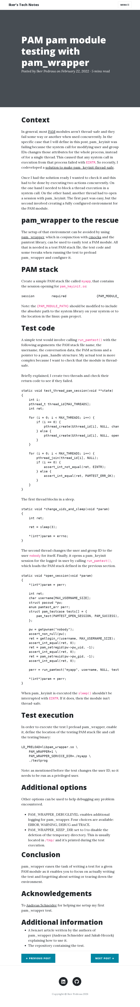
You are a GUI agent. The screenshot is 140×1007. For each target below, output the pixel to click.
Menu (123, 4)
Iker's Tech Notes (24, 4)
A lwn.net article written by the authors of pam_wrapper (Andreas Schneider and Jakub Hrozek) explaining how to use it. (71, 935)
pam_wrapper (32, 237)
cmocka (95, 237)
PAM (51, 131)
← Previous (38, 958)
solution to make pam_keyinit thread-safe (79, 167)
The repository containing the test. (56, 945)
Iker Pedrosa (46, 71)
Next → (104, 958)
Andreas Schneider (41, 905)
